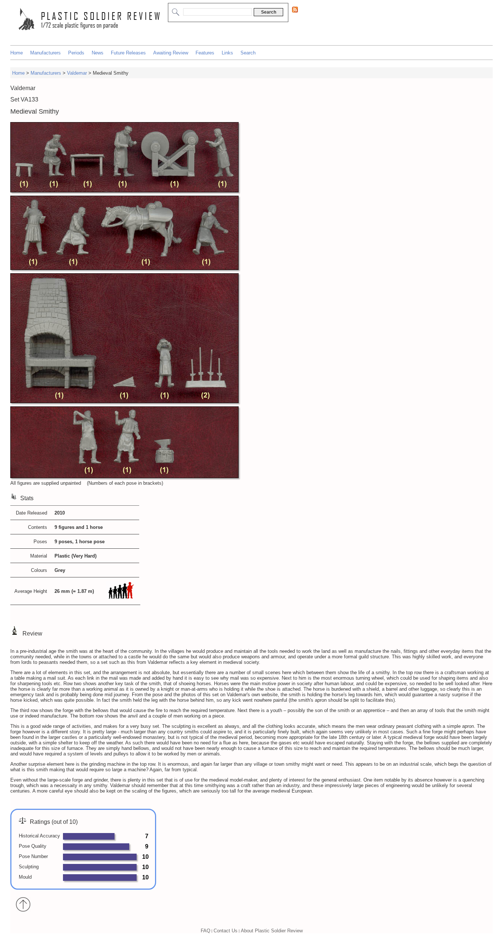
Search (248, 53)
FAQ (205, 930)
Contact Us (226, 930)
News (97, 53)
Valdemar (77, 73)
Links (227, 53)
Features (205, 53)
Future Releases (128, 53)
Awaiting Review (170, 53)
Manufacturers (45, 53)
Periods (76, 53)
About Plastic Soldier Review (272, 930)
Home (16, 53)
